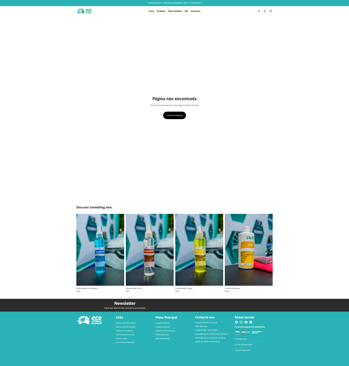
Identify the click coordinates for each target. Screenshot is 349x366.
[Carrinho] (271, 11)
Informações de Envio (125, 334)
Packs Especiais (162, 334)
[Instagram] (241, 322)
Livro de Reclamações (125, 342)
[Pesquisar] (259, 11)
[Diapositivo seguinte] (120, 250)
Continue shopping (174, 115)
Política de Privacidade (126, 323)
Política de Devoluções (126, 327)
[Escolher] (120, 281)
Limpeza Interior (163, 323)
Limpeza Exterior (163, 327)
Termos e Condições (124, 331)
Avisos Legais (121, 338)
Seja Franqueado (163, 338)
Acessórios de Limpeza (165, 331)
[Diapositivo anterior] (80, 250)
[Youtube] (246, 322)
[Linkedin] (250, 322)
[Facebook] (236, 322)
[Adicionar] (268, 281)
